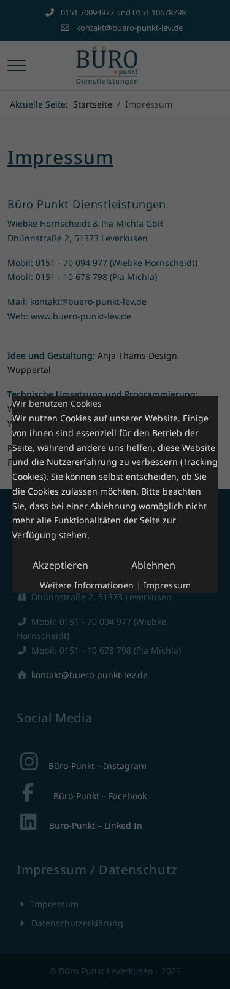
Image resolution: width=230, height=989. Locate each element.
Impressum (167, 585)
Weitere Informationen (87, 585)
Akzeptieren (60, 565)
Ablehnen (153, 565)
